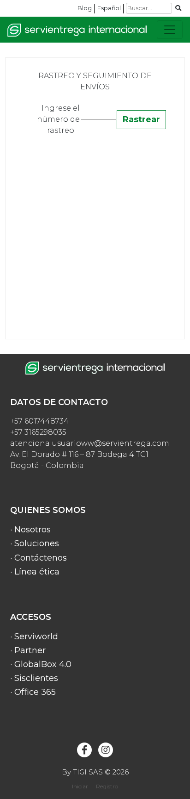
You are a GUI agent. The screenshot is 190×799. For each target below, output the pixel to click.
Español (109, 8)
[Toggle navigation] (170, 29)
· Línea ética (34, 572)
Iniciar (80, 786)
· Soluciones (34, 543)
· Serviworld (34, 636)
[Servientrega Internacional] (77, 29)
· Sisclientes (34, 678)
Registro (107, 786)
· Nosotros (30, 529)
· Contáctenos (38, 558)
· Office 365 (33, 692)
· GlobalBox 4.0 (40, 664)
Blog (84, 8)
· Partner (28, 650)
